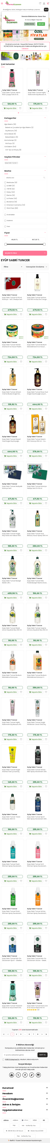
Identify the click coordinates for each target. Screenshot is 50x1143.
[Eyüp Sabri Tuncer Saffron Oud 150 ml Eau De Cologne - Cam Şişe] (37, 283)
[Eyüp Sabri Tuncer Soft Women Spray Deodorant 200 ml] (37, 849)
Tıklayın (25, 48)
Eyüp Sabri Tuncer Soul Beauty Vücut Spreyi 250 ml (37, 534)
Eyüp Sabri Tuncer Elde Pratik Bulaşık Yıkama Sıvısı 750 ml (37, 582)
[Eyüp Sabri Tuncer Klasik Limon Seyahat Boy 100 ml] (12, 613)
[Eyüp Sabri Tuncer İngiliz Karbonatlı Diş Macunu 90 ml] (38, 78)
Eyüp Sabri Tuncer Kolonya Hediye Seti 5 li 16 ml (37, 487)
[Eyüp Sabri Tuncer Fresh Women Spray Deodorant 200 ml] (12, 849)
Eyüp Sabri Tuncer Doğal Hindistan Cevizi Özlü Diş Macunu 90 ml (36, 723)
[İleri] (42, 1034)
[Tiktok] (31, 1077)
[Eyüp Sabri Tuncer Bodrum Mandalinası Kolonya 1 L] (37, 660)
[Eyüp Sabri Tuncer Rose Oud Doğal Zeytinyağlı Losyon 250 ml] (37, 377)
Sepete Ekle (11, 108)
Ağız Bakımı (10, 124)
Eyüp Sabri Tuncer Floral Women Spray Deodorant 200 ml (11, 912)
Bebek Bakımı (11, 137)
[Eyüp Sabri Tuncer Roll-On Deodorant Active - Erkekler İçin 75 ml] (37, 943)
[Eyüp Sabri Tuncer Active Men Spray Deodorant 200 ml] (37, 755)
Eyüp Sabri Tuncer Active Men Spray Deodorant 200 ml (36, 771)
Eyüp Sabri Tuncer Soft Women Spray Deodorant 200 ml (36, 865)
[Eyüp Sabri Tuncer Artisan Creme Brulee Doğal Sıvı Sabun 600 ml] (12, 377)
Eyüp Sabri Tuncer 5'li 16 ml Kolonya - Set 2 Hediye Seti (12, 298)
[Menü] (2, 3)
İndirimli (10, 220)
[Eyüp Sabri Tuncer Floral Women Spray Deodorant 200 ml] (12, 896)
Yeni (8, 226)
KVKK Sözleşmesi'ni (12, 1059)
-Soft (11, 1140)
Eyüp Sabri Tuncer (9, 90)
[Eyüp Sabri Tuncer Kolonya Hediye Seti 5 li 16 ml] (37, 471)
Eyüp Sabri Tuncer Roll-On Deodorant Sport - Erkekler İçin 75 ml (12, 959)
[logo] (13, 3)
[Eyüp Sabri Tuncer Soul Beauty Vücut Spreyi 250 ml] (37, 519)
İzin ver (41, 24)
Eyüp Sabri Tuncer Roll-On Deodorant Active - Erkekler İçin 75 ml (37, 959)
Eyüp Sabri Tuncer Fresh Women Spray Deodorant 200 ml (11, 865)
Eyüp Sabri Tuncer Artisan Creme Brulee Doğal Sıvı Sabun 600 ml (11, 393)
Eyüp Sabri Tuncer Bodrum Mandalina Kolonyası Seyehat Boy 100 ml (12, 676)
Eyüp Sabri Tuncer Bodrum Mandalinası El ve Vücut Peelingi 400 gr (37, 346)
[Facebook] (25, 1077)
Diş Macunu (11, 131)
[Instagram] (38, 1077)
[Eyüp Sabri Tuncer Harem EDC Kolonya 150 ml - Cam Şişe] (37, 424)
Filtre (6, 267)
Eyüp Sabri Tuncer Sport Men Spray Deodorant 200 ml (36, 818)
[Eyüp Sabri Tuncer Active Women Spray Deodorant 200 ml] (37, 896)
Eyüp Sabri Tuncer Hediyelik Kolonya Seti (12, 487)
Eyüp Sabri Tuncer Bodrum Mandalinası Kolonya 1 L (37, 676)
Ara (46, 9)
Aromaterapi (10, 140)
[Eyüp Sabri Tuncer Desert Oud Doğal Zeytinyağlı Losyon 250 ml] (12, 424)
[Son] (46, 1034)
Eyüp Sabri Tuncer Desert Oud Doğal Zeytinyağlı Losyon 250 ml (11, 440)
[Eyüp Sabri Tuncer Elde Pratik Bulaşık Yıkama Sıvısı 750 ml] (37, 566)
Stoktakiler (11, 215)
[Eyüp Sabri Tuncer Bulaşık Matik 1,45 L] (12, 566)
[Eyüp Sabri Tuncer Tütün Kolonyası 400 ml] (12, 802)
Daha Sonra (29, 24)
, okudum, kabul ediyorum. (22, 1059)
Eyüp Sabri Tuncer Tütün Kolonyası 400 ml (11, 818)
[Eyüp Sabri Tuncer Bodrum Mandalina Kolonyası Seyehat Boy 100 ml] (12, 660)
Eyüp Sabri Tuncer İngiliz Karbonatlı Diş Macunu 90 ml (37, 93)
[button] (18, 112)
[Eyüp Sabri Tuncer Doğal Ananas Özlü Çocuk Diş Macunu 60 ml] (12, 755)
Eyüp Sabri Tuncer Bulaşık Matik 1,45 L (11, 582)
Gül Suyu (10, 143)
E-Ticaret (17, 1140)
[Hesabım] (44, 3)
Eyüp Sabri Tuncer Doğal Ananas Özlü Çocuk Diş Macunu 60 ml (11, 771)
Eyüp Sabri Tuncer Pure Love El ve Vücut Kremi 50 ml (37, 1007)
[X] (18, 1077)
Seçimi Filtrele (11, 253)
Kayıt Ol (42, 1055)
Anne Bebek (10, 134)
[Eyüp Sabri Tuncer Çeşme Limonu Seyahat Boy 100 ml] (37, 613)
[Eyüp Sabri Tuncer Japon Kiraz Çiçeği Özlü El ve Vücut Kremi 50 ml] (12, 78)
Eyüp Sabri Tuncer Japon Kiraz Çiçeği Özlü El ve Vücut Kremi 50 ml (11, 93)
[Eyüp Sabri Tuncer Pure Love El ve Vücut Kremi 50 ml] (37, 991)
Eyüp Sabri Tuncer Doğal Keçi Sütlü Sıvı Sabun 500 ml (11, 534)
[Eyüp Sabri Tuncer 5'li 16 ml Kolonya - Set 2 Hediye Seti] (12, 283)
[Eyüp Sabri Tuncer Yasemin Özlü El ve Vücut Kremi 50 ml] (12, 991)
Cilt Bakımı (10, 147)
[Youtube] (11, 1077)
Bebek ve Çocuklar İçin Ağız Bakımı (19, 127)
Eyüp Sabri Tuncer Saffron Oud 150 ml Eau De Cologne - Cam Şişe (37, 298)
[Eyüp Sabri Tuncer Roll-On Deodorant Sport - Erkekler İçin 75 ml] (12, 943)
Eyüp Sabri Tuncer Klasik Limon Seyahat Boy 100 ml (12, 629)
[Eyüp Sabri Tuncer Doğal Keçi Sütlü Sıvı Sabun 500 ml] (12, 519)
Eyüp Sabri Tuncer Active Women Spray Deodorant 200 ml (36, 912)
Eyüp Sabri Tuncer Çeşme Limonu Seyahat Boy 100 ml (37, 629)
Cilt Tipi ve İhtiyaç (13, 150)
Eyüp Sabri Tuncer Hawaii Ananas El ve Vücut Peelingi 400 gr (12, 346)
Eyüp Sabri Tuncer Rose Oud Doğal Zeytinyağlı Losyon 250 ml (37, 393)
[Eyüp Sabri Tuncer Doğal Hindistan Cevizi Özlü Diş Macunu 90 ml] (37, 707)
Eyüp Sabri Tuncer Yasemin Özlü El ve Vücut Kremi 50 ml (12, 1007)
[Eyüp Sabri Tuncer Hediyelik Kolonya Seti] (12, 471)
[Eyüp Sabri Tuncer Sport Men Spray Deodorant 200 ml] (37, 802)
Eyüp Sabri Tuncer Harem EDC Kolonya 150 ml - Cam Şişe (37, 440)
